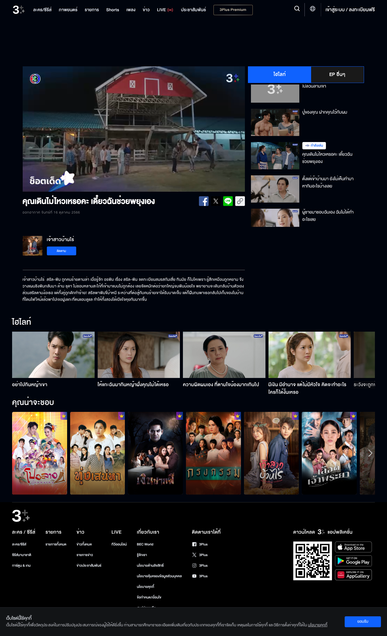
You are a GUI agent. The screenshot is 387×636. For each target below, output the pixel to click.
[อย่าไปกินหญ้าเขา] (53, 355)
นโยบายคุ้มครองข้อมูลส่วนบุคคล (159, 576)
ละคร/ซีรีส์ (19, 544)
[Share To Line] (228, 201)
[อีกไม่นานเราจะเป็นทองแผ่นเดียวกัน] (97, 453)
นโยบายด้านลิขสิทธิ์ (150, 565)
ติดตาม (61, 250)
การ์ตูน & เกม (21, 565)
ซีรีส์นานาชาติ (21, 555)
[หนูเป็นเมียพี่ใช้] (213, 453)
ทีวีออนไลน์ (119, 544)
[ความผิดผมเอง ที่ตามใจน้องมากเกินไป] (224, 355)
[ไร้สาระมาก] (155, 453)
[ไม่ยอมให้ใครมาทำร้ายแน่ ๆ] (329, 453)
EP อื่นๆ (337, 74)
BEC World (145, 544)
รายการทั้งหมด (55, 544)
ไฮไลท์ (280, 74)
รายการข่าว (84, 555)
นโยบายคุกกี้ (145, 587)
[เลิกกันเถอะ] (39, 453)
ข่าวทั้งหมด (84, 544)
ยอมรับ (362, 621)
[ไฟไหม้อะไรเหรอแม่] (271, 453)
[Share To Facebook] (204, 201)
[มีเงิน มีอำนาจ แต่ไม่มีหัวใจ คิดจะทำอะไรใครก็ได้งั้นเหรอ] (309, 355)
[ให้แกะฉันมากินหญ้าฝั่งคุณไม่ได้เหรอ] (139, 355)
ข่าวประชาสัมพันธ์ (88, 565)
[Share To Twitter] (216, 201)
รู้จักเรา (142, 555)
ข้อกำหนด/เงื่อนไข (149, 597)
